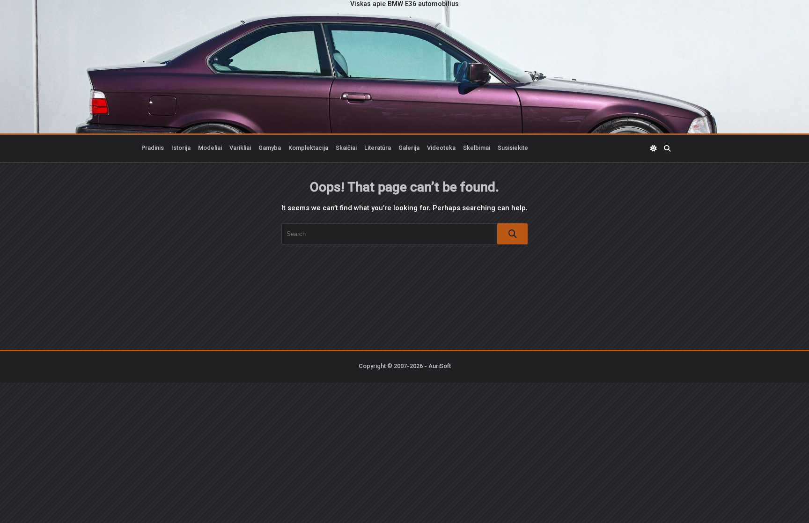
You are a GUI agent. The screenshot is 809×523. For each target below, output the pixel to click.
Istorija (181, 148)
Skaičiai (346, 148)
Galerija (408, 148)
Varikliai (240, 148)
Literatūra (377, 148)
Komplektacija (308, 148)
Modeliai (210, 148)
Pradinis (152, 148)
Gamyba (269, 148)
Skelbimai (476, 148)
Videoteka (441, 148)
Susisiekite (513, 148)
